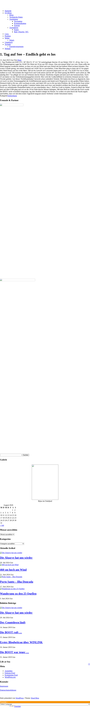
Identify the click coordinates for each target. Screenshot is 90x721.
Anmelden (8, 671)
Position (8, 36)
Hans (19, 60)
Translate (17, 706)
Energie (17, 25)
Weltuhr (8, 49)
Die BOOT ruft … (11, 632)
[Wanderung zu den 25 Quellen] (12, 589)
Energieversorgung (16, 46)
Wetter (7, 38)
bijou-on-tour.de (6, 3)
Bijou (11, 15)
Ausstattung (13, 28)
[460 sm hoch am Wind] (9, 565)
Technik (8, 44)
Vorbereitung (12, 96)
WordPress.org (10, 677)
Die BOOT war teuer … (14, 652)
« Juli (2, 525)
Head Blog (35, 698)
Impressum (4, 686)
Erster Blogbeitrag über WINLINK (21, 642)
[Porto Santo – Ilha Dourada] (11, 577)
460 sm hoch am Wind (13, 569)
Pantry (16, 30)
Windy (11, 40)
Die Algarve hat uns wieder (16, 557)
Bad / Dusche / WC (21, 32)
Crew (7, 34)
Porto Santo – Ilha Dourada (16, 581)
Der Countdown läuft (12, 622)
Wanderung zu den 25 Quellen (18, 593)
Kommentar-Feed (11, 675)
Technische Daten (16, 17)
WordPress (20, 698)
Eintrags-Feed (10, 673)
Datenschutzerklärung (8, 690)
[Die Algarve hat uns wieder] (11, 553)
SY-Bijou (8, 13)
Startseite (8, 11)
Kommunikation (20, 23)
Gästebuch (9, 42)
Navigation (18, 21)
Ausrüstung (13, 19)
